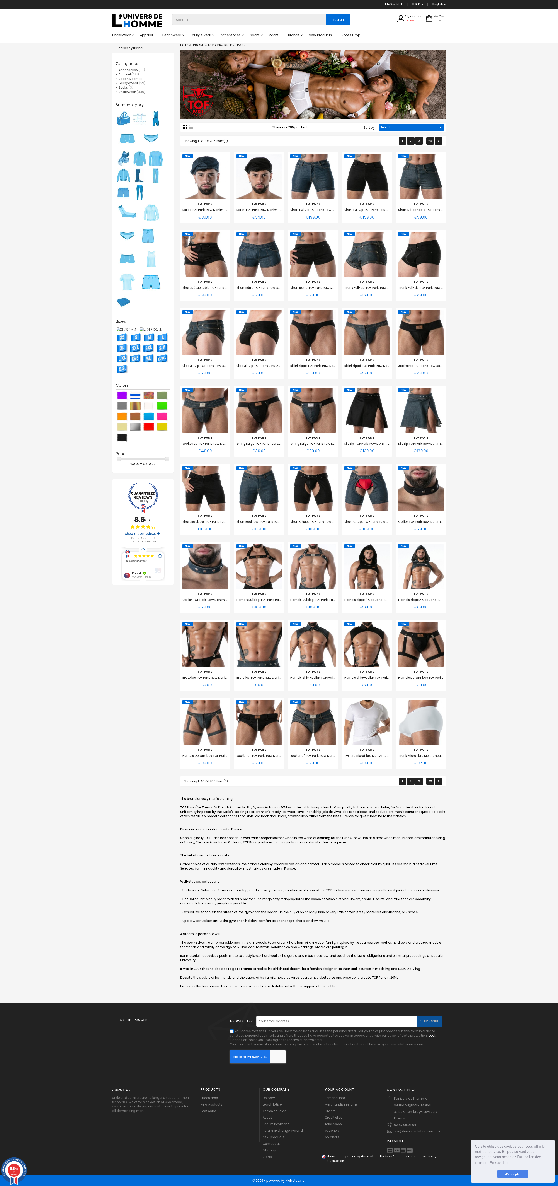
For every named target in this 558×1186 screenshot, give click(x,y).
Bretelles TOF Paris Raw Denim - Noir (209, 677)
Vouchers (332, 1130)
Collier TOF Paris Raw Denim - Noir (423, 522)
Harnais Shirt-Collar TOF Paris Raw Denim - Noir (379, 677)
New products (211, 1104)
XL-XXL (269, 608)
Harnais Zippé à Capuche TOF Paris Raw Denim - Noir (384, 600)
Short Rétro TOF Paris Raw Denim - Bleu (266, 287)
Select (411, 127)
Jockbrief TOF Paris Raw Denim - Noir (264, 756)
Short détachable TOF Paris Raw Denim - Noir (216, 287)
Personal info (335, 1098)
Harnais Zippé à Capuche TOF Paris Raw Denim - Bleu (438, 600)
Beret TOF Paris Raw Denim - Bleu (207, 210)
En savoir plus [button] (501, 1163)
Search (338, 19)
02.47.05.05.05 (405, 1125)
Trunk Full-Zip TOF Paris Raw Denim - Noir (429, 287)
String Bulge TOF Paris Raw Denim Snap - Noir (270, 443)
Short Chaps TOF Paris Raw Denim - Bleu (375, 522)
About (267, 1117)
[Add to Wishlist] (200, 176)
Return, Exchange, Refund (283, 1130)
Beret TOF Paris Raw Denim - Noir (261, 210)
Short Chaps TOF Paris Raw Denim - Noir (320, 522)
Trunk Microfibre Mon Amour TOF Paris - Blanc (433, 756)
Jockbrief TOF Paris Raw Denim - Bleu (318, 756)
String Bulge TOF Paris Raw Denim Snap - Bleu (324, 443)
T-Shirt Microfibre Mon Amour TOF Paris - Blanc (380, 756)
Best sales (209, 1111)
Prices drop (209, 1098)
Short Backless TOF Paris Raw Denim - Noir (214, 522)
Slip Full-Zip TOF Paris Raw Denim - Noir (265, 366)
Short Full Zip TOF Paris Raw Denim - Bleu (321, 210)
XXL (328, 218)
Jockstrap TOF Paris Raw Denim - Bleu (211, 443)
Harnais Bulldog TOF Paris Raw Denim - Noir (268, 600)
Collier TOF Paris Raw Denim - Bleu (208, 600)
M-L (257, 608)
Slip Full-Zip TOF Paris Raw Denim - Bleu (212, 366)
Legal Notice (272, 1104)
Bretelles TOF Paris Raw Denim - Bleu (264, 677)
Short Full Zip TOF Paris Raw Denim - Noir (374, 210)
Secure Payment (276, 1124)
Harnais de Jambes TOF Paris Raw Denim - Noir (433, 677)
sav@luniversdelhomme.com (417, 1131)
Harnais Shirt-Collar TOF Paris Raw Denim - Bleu (326, 677)
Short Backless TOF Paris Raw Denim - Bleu (268, 522)
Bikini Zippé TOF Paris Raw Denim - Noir (319, 366)
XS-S (247, 608)
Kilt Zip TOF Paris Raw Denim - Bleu (424, 443)
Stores (268, 1157)
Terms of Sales (274, 1111)
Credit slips (333, 1117)
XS (351, 764)
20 (430, 140)
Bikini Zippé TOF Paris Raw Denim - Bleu (373, 366)
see (431, 1035)
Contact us (272, 1144)
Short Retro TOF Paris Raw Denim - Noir (319, 287)
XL (320, 218)
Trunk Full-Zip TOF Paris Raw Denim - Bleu (375, 287)
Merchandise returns (341, 1104)
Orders (330, 1111)
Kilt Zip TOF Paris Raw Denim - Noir (370, 443)
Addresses (333, 1124)
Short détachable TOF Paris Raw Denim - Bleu (433, 210)
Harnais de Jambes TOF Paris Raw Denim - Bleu (218, 756)
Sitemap (269, 1150)
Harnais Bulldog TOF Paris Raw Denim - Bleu (323, 600)
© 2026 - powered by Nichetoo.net (279, 1180)
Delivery (269, 1098)
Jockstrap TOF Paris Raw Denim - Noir (426, 366)
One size (205, 218)
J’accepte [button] (512, 1174)
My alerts (332, 1137)
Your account (339, 1090)
